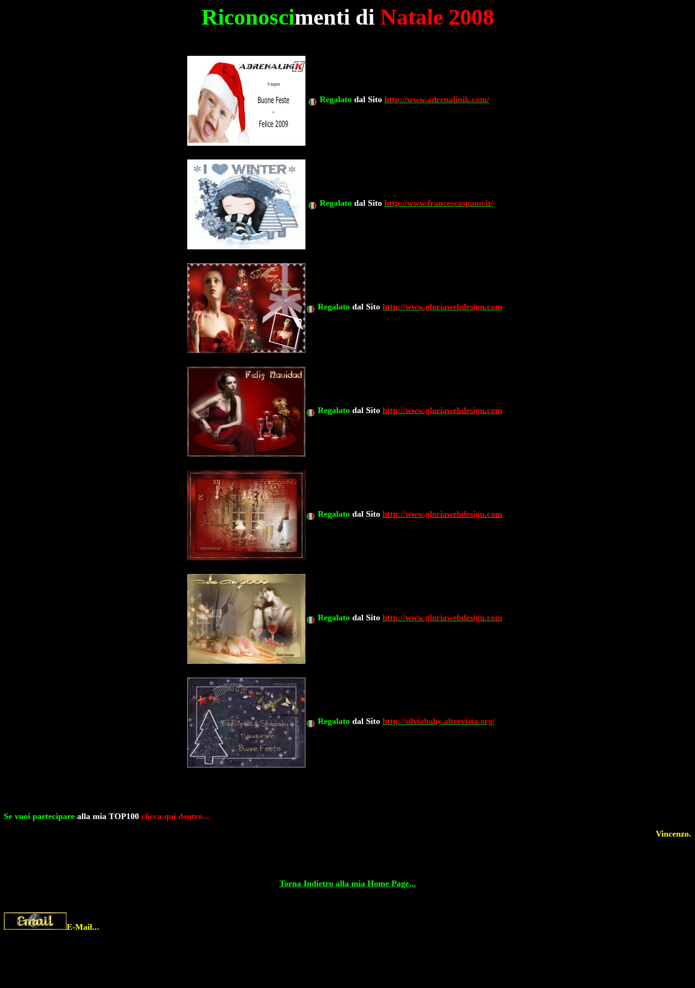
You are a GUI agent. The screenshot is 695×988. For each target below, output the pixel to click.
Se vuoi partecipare (39, 816)
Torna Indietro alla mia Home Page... (347, 883)
